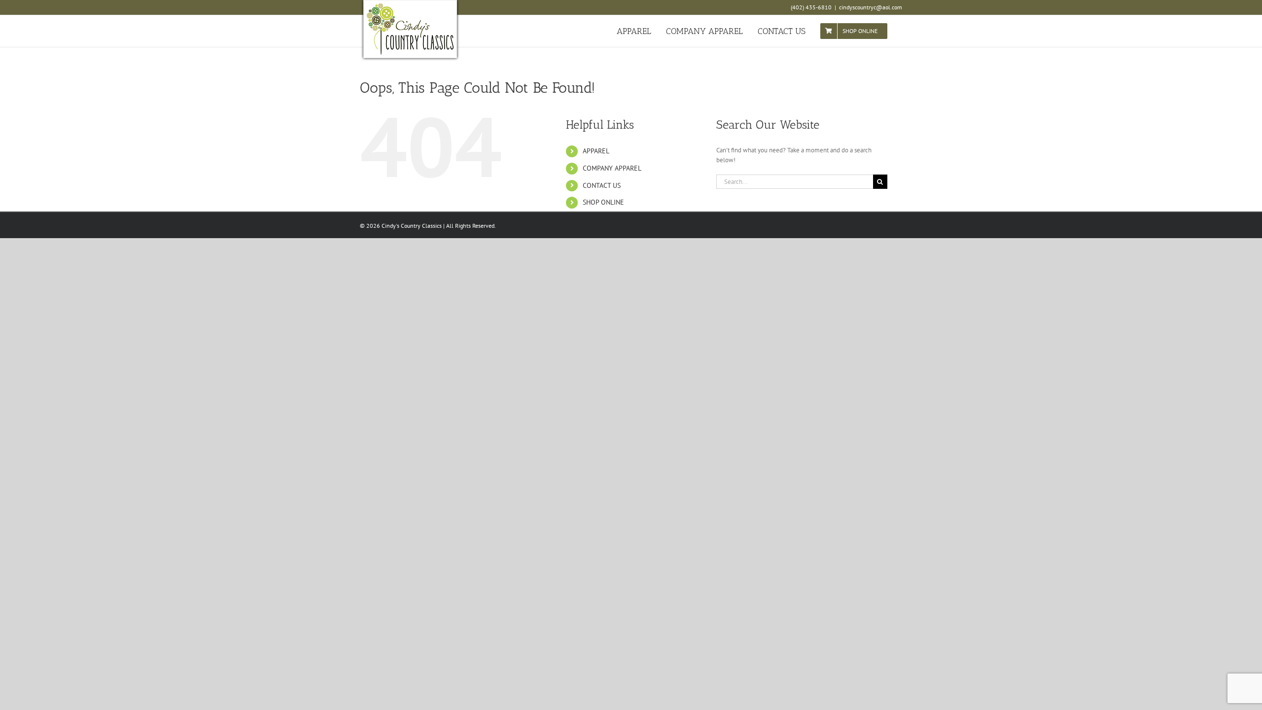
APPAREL (596, 150)
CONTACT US (602, 185)
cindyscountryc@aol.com (870, 7)
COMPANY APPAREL (612, 168)
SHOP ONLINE (603, 202)
